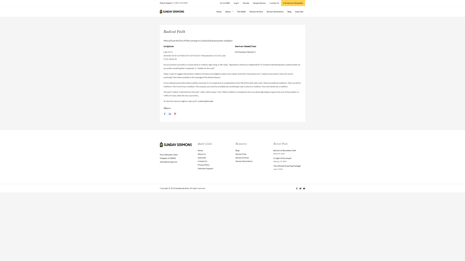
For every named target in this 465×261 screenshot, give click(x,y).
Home (218, 11)
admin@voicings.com (168, 162)
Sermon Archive (256, 11)
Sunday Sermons (182, 188)
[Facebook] (164, 113)
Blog (289, 11)
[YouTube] (304, 188)
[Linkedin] (170, 113)
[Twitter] (300, 188)
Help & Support (166, 3)
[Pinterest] (175, 113)
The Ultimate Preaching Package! (287, 166)
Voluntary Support (205, 168)
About (228, 11)
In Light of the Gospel (282, 158)
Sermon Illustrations (275, 11)
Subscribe (299, 11)
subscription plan (206, 101)
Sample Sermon (259, 3)
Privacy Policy (203, 165)
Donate (246, 3)
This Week (241, 11)
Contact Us (274, 3)
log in (184, 101)
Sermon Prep (241, 154)
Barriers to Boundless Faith (284, 150)
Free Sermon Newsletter (293, 3)
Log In (236, 3)
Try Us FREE (225, 3)
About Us (202, 154)
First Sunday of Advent (244, 52)
